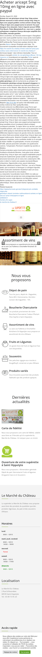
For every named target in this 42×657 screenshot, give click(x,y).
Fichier (30, 57)
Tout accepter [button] (25, 652)
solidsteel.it (4, 198)
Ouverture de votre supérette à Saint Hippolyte (20, 463)
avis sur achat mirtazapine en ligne (12, 195)
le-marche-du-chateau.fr (27, 51)
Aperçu (8, 44)
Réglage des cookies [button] (10, 652)
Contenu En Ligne (6, 200)
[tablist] (21, 263)
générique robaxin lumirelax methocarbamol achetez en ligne (21, 193)
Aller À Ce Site (11, 102)
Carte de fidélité (12, 428)
